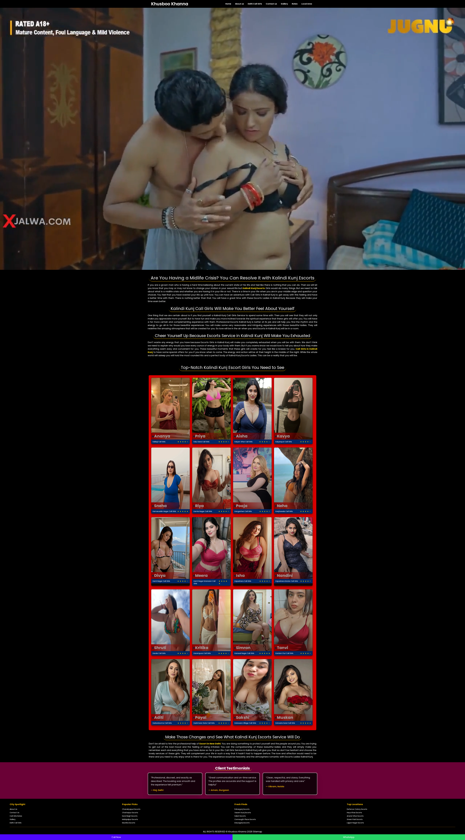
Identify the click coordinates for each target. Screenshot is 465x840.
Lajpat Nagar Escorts (355, 823)
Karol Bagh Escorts (129, 816)
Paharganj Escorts (241, 809)
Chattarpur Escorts (130, 812)
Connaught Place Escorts (245, 819)
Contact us (271, 3)
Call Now (116, 837)
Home (228, 3)
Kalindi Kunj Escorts (254, 288)
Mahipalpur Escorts (130, 819)
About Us (13, 809)
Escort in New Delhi (210, 743)
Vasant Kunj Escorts (242, 812)
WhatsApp (348, 837)
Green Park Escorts (355, 819)
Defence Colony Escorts (357, 809)
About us (239, 3)
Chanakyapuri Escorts (131, 809)
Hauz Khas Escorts (354, 812)
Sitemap (257, 831)
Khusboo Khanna (169, 3)
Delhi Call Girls (255, 3)
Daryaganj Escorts (242, 823)
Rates (295, 3)
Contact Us (14, 812)
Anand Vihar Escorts (355, 816)
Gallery (284, 3)
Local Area (306, 3)
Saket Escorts (240, 816)
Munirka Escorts (128, 823)
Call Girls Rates (16, 816)
